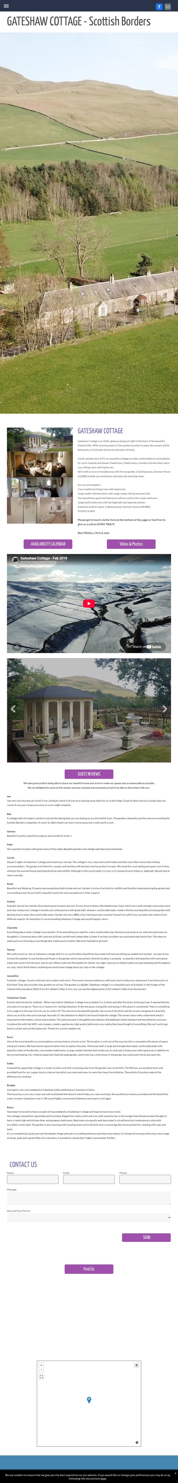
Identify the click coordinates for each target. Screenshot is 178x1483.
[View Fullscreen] (41, 1376)
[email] (167, 6)
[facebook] (159, 6)
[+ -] (89, 1404)
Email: (66, 1172)
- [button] (41, 1369)
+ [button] (41, 1365)
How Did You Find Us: (19, 1210)
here (103, 1478)
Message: (12, 1189)
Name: (10, 1172)
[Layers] (136, 1365)
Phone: (123, 1172)
